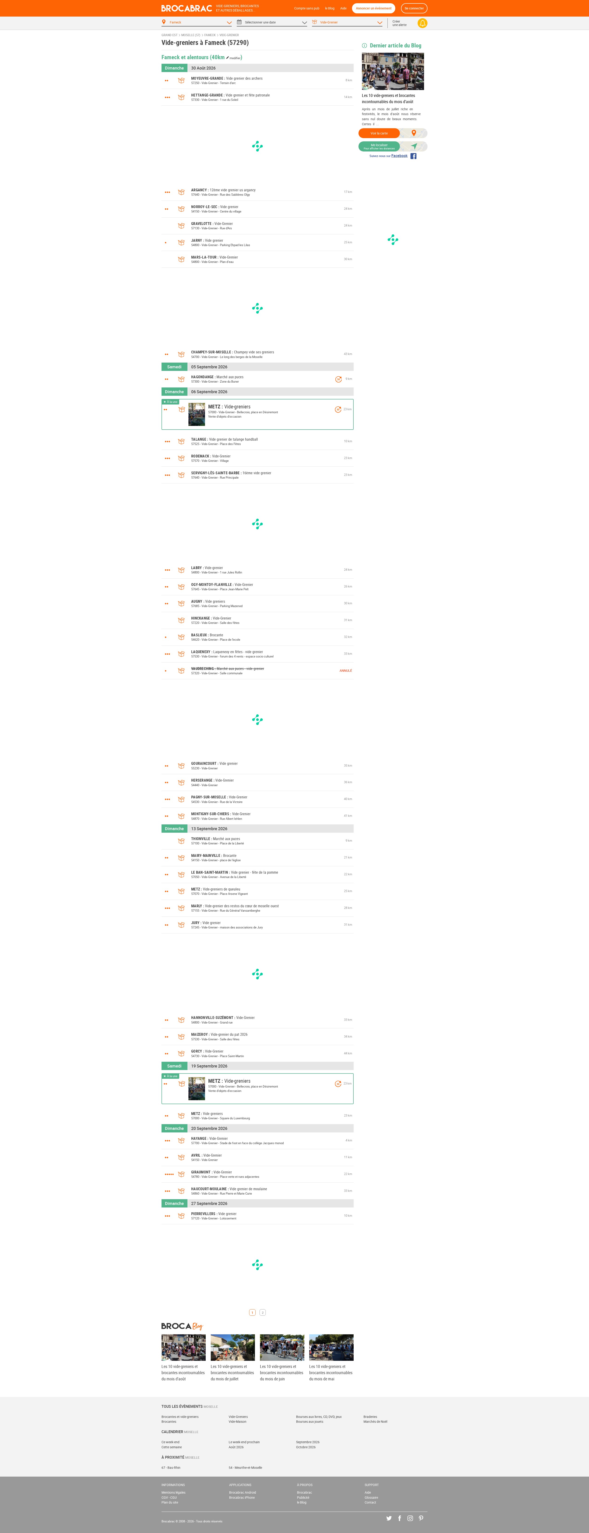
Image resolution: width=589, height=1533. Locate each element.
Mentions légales (173, 1492)
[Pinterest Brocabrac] (424, 1521)
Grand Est (170, 35)
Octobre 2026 (306, 1447)
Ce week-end (170, 1442)
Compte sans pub (306, 8)
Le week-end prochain (244, 1442)
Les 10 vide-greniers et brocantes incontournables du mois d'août (388, 98)
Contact (370, 1502)
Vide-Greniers (238, 1416)
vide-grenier (229, 35)
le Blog (330, 8)
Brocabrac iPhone (242, 1497)
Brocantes (169, 1421)
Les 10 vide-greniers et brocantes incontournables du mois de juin (281, 1373)
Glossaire (371, 1497)
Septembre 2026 (308, 1442)
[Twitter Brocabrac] (392, 1521)
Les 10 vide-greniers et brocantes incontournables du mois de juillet (232, 1373)
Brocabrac (304, 1492)
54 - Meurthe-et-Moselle (245, 1467)
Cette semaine (172, 1447)
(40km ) (226, 57)
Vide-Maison (237, 1421)
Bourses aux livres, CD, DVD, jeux (319, 1416)
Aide (343, 8)
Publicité (303, 1497)
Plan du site (170, 1502)
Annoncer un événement (374, 8)
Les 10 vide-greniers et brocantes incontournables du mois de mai (330, 1373)
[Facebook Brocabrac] (403, 1521)
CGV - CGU (169, 1497)
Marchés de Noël (375, 1421)
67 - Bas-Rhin (171, 1467)
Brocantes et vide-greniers (180, 1416)
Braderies (370, 1416)
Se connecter (414, 8)
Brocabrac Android (242, 1492)
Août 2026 (236, 1447)
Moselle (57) (190, 35)
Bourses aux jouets (309, 1421)
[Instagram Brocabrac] (413, 1521)
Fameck (210, 35)
